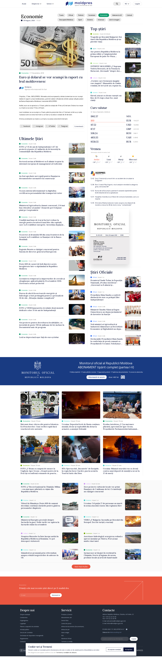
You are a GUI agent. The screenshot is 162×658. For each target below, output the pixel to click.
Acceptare (128, 649)
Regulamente (24, 638)
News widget (65, 632)
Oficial (71, 15)
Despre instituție (25, 614)
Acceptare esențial (114, 649)
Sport (80, 20)
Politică (80, 15)
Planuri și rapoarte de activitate (29, 626)
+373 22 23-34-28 (110, 617)
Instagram (39, 126)
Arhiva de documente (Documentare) (72, 626)
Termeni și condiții (66, 641)
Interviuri (101, 20)
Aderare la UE (117, 15)
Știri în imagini (114, 20)
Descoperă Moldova (66, 20)
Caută (134, 639)
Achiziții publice (24, 629)
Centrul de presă (66, 623)
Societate (91, 15)
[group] (115, 38)
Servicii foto (64, 620)
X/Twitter (52, 126)
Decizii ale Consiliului (26, 632)
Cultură (129, 15)
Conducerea (23, 617)
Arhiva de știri (65, 629)
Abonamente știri (66, 617)
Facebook (26, 126)
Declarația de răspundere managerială (31, 635)
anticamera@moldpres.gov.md (116, 621)
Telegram (64, 126)
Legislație (23, 623)
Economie (32, 16)
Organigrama (24, 620)
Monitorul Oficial (66, 638)
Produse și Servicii (66, 614)
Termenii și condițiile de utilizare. (66, 652)
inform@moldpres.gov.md (115, 623)
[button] (137, 44)
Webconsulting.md (115, 632)
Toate (61, 15)
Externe (90, 20)
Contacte (23, 641)
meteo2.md (106, 152)
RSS (62, 635)
